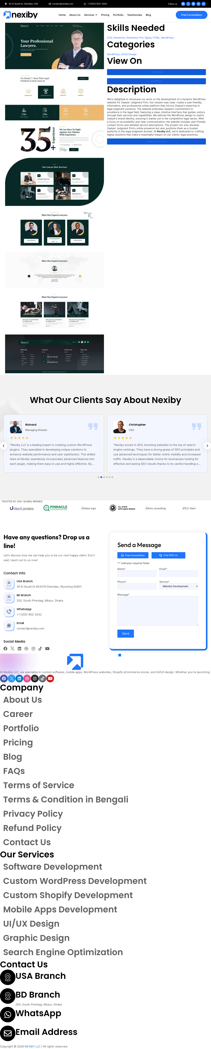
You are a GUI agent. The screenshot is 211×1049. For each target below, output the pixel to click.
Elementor (119, 37)
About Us (22, 700)
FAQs (14, 771)
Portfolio (21, 728)
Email (163, 569)
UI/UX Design (129, 54)
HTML (156, 37)
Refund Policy (32, 828)
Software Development (52, 867)
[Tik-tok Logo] (40, 648)
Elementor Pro (135, 37)
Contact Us (27, 842)
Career (18, 714)
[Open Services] (96, 15)
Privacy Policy (33, 814)
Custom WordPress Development (75, 881)
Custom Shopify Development (68, 895)
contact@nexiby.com (30, 628)
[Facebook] (183, 4)
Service (164, 581)
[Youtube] (47, 648)
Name (121, 569)
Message (123, 594)
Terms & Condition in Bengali (65, 799)
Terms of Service (38, 785)
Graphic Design (36, 938)
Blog (12, 757)
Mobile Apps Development (60, 909)
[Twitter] (188, 4)
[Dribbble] (198, 4)
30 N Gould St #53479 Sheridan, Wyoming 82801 (49, 586)
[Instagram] (203, 4)
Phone (121, 581)
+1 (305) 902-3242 (29, 614)
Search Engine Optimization (63, 952)
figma (148, 37)
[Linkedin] (193, 4)
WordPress (167, 37)
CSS (109, 37)
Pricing (18, 742)
